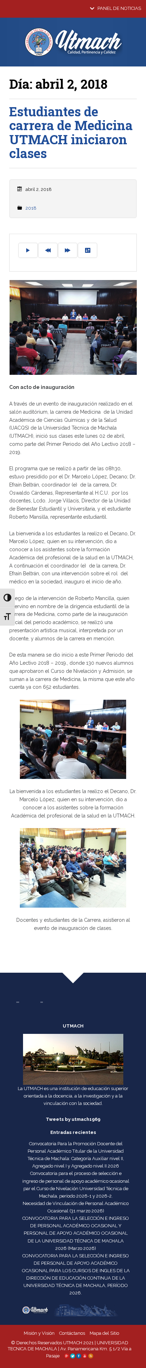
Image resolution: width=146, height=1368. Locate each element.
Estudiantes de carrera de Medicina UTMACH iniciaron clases (71, 132)
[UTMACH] (72, 45)
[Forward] (68, 250)
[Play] (28, 250)
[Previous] (48, 250)
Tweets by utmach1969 (73, 1119)
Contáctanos (72, 1333)
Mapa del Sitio (104, 1333)
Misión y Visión (39, 1333)
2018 (31, 208)
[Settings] (87, 250)
